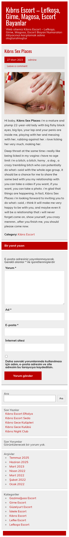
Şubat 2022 (17, 479)
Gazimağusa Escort (22, 498)
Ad (8, 309)
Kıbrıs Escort (26, 234)
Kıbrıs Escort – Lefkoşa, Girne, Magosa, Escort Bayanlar (33, 16)
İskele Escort (17, 511)
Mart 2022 (16, 475)
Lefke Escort (17, 520)
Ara (6, 393)
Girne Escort (17, 502)
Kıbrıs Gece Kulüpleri (19, 422)
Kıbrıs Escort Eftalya (19, 413)
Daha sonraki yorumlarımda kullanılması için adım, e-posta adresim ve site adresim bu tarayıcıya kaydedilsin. (33, 364)
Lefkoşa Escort (19, 524)
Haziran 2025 (18, 462)
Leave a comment (17, 65)
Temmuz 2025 (19, 457)
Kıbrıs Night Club (16, 431)
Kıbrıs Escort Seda (17, 418)
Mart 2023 (16, 466)
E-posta (11, 324)
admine (32, 59)
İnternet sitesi (14, 340)
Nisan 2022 (17, 471)
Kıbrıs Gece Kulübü (18, 427)
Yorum (10, 267)
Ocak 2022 (16, 484)
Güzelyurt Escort (20, 507)
